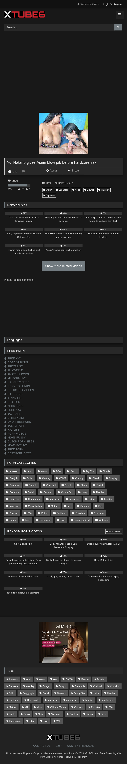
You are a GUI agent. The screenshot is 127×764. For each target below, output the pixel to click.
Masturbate (107, 700)
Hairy (84, 492)
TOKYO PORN (16, 425)
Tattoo (12, 520)
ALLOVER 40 (15, 370)
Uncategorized (82, 520)
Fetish (31, 492)
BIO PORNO (14, 394)
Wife (58, 721)
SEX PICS (13, 402)
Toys (62, 520)
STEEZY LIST (15, 417)
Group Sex (66, 492)
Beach (73, 471)
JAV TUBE (13, 413)
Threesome (45, 520)
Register (117, 4)
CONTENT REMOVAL (80, 745)
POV (29, 513)
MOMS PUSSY (16, 437)
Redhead (61, 513)
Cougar (46, 686)
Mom (39, 707)
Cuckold (33, 485)
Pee (100, 506)
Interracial (55, 499)
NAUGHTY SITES (18, 382)
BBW (58, 471)
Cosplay (113, 478)
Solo (40, 714)
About (53, 170)
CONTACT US (42, 745)
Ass (55, 679)
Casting (46, 478)
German (47, 492)
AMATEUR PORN (18, 374)
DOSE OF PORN (17, 362)
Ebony (84, 485)
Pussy (27, 714)
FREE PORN (15, 449)
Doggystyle (28, 693)
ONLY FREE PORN (19, 421)
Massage (14, 506)
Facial (99, 485)
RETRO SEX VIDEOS (20, 390)
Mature (54, 506)
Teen (27, 520)
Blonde (106, 471)
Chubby (79, 478)
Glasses (61, 693)
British (30, 478)
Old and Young (58, 707)
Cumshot (51, 485)
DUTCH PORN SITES (20, 441)
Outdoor (84, 506)
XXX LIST (13, 429)
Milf (69, 506)
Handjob (100, 492)
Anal (29, 471)
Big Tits (90, 471)
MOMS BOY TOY (17, 445)
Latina (92, 499)
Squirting (80, 513)
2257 (59, 745)
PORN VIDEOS (16, 433)
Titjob (32, 721)
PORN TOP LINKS (18, 386)
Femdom (14, 492)
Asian (49, 190)
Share (75, 170)
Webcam (103, 520)
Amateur (13, 471)
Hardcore (105, 190)
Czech (68, 485)
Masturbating (35, 506)
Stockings (99, 513)
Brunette (13, 686)
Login (106, 4)
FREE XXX (14, 358)
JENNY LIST (15, 398)
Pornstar (13, 513)
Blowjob (90, 190)
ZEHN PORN (15, 406)
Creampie (14, 485)
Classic (96, 478)
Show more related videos (63, 266)
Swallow (74, 714)
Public (44, 513)
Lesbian (108, 499)
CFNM (62, 478)
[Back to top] (116, 754)
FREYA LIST (15, 366)
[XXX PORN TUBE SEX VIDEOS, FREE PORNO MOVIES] (63, 15)
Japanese (63, 190)
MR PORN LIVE (17, 378)
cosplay (30, 686)
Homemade (34, 499)
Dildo (11, 693)
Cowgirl (62, 686)
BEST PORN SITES (19, 453)
